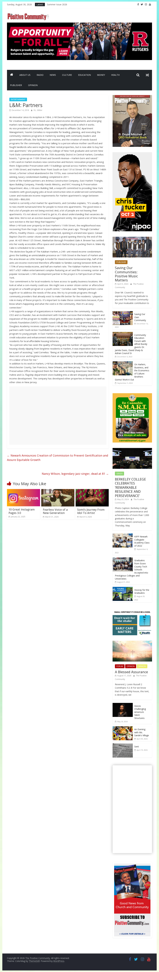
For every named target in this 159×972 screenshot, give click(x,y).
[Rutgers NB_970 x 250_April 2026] (79, 24)
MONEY (101, 74)
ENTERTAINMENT (18, 99)
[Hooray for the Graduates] (123, 588)
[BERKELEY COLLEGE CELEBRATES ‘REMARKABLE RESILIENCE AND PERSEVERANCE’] (132, 449)
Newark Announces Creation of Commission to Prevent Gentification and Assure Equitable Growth (57, 458)
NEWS (53, 74)
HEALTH (115, 74)
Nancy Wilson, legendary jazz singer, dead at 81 (75, 474)
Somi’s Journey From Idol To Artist (90, 511)
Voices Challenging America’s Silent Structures (140, 712)
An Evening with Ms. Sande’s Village (141, 732)
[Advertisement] (57, 415)
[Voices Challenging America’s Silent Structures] (123, 704)
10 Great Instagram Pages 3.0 (22, 511)
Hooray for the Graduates (141, 591)
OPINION (33, 85)
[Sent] (123, 745)
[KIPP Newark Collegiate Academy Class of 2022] (123, 535)
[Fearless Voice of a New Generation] (57, 491)
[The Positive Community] (11, 75)
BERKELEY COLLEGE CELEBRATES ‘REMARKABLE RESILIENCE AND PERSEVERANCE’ (130, 487)
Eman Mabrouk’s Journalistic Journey (65, 4)
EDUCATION (84, 74)
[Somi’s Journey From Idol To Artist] (92, 491)
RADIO (40, 74)
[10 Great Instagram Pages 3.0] (23, 491)
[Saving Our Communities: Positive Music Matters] (132, 238)
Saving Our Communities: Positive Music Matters (126, 273)
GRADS (119, 473)
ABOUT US (24, 74)
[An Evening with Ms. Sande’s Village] (123, 727)
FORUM (119, 666)
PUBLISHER (16, 85)
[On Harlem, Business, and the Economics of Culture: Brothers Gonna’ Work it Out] (123, 362)
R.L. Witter (38, 110)
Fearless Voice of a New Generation (55, 511)
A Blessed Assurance (131, 671)
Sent (136, 746)
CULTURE (67, 74)
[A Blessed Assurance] (132, 642)
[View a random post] (147, 75)
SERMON (142, 666)
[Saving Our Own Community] (123, 312)
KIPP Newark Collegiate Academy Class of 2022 (142, 541)
